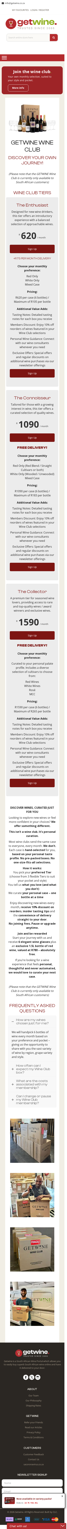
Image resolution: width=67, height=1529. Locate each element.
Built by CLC (51, 1512)
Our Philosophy (34, 1400)
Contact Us (33, 1459)
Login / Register (39, 10)
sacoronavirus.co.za (34, 1464)
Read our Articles (33, 1427)
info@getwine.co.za (15, 3)
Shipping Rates (33, 1405)
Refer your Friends (33, 1422)
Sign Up (32, 249)
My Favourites (20, 10)
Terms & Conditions (34, 1437)
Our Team (34, 1395)
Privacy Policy (34, 1432)
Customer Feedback (33, 1454)
